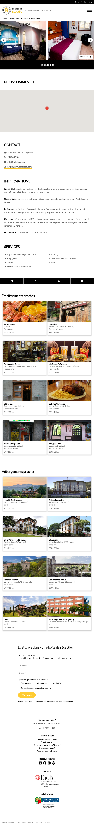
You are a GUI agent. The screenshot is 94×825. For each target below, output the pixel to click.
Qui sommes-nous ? (47, 748)
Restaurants (26, 683)
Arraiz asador (9, 324)
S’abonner (27, 695)
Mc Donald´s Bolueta (58, 364)
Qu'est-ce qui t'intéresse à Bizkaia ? (33, 679)
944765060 (12, 157)
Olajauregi (53, 540)
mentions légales (43, 688)
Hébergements (42, 683)
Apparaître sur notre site (47, 751)
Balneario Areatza (56, 500)
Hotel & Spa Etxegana (13, 500)
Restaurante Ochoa (12, 364)
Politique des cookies (43, 822)
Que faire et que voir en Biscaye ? (47, 745)
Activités (57, 683)
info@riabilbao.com (16, 162)
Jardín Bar (53, 324)
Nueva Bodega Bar (12, 443)
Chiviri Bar (8, 404)
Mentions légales (28, 822)
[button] (3, 40)
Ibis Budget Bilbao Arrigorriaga (62, 619)
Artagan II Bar (55, 443)
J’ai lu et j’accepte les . (36, 688)
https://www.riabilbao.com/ (19, 166)
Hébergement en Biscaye (19, 19)
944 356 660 (50, 728)
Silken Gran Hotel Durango (15, 540)
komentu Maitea (11, 579)
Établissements (47, 742)
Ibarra (6, 619)
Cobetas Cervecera (57, 404)
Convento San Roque (57, 579)
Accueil (4, 19)
